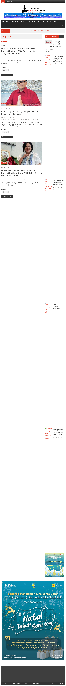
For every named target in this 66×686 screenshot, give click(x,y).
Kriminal (19, 21)
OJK (27, 58)
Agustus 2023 (6, 120)
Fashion (13, 21)
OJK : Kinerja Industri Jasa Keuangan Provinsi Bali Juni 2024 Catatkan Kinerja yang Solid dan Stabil (19, 52)
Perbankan (32, 21)
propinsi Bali (35, 120)
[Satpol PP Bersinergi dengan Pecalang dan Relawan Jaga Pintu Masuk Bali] (48, 240)
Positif (33, 179)
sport (42, 21)
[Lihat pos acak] (63, 25)
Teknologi (48, 21)
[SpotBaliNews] (3, 22)
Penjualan (30, 120)
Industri (19, 179)
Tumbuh (37, 179)
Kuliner (25, 21)
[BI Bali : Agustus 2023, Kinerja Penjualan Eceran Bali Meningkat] (21, 93)
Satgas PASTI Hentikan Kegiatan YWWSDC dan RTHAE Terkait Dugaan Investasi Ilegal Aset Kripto (53, 45)
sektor (34, 58)
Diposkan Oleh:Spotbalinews (8, 58)
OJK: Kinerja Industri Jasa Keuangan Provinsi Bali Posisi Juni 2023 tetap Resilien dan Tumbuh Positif (21, 174)
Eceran (17, 120)
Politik (38, 21)
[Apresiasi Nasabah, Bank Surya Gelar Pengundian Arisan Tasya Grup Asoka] (48, 116)
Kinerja (24, 58)
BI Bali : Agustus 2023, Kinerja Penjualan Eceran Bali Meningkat (19, 113)
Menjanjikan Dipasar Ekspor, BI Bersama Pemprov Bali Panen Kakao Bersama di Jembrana (58, 433)
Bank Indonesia (12, 120)
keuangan (20, 58)
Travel (54, 21)
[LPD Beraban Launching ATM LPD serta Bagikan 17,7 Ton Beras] (48, 365)
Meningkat (25, 120)
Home (8, 21)
